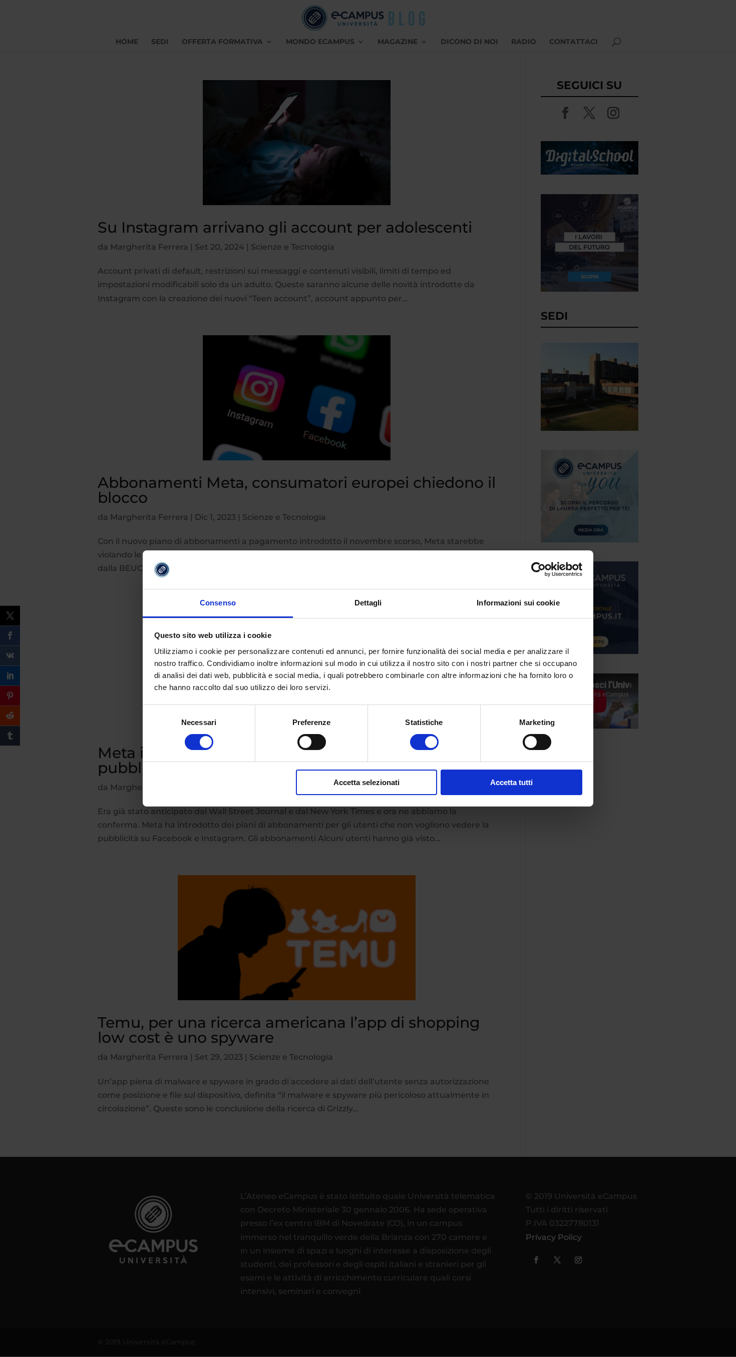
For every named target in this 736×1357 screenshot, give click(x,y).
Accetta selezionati (366, 782)
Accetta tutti (511, 782)
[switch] (311, 742)
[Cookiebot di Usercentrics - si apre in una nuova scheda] (538, 569)
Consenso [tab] (218, 602)
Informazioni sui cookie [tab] (518, 602)
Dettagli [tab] (368, 602)
